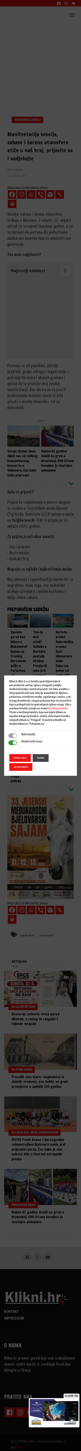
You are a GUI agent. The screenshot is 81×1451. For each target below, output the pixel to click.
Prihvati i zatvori (20, 758)
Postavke (40, 758)
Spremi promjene (21, 767)
